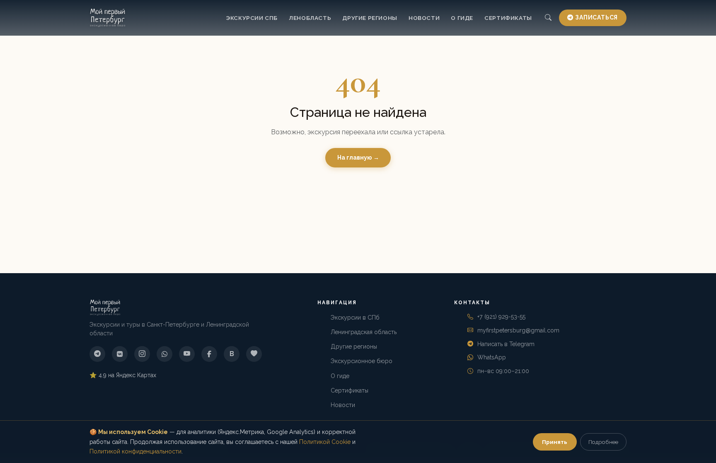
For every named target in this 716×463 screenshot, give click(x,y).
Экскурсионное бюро (361, 361)
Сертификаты (508, 18)
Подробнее (603, 442)
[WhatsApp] (164, 354)
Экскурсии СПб (252, 18)
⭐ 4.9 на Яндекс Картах (123, 375)
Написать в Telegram (506, 344)
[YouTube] (187, 354)
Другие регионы (369, 18)
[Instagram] (142, 354)
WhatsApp (491, 357)
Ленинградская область (364, 332)
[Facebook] (209, 354)
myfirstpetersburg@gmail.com (518, 330)
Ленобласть (310, 18)
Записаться (596, 17)
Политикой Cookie (325, 442)
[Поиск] (548, 18)
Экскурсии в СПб (355, 317)
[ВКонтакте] (120, 354)
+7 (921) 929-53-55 (501, 316)
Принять (554, 442)
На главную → (358, 157)
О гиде (462, 18)
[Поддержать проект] (254, 354)
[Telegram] (97, 354)
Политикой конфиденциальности (135, 451)
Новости (424, 18)
